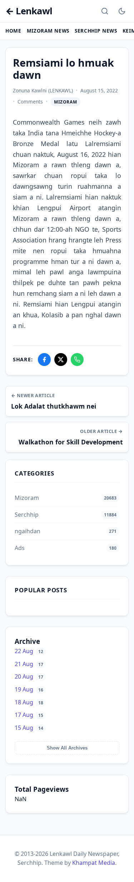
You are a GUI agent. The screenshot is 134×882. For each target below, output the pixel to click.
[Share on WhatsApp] (77, 359)
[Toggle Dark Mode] (122, 11)
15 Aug (29, 728)
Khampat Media (93, 863)
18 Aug (29, 702)
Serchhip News (96, 30)
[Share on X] (60, 359)
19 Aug (29, 689)
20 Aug (29, 676)
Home (13, 30)
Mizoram (65, 102)
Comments (30, 101)
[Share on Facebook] (44, 359)
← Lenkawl (28, 11)
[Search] (104, 11)
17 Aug (29, 715)
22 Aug (29, 651)
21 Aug (29, 664)
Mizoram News (48, 30)
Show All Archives (67, 748)
